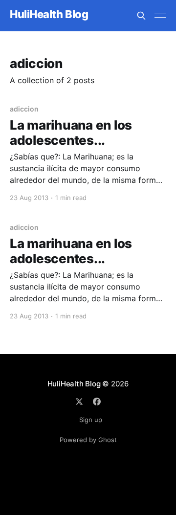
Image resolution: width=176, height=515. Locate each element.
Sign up (90, 420)
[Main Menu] (160, 15)
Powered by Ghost (88, 440)
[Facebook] (97, 401)
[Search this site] (141, 15)
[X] (79, 401)
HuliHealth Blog (49, 14)
